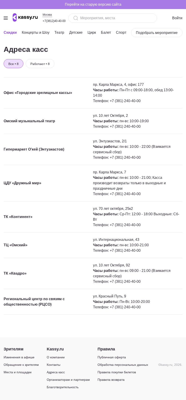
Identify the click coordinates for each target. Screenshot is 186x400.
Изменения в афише (19, 357)
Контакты (53, 364)
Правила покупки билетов (117, 372)
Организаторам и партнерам (68, 379)
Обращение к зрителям (21, 364)
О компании (56, 357)
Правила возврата (111, 379)
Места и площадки (18, 372)
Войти (177, 18)
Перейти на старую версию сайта (93, 4)
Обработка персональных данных (123, 364)
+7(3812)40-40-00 (54, 21)
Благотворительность (62, 387)
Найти (145, 18)
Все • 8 (13, 64)
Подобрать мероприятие (157, 33)
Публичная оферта (112, 357)
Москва (47, 14)
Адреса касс (56, 372)
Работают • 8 (40, 64)
